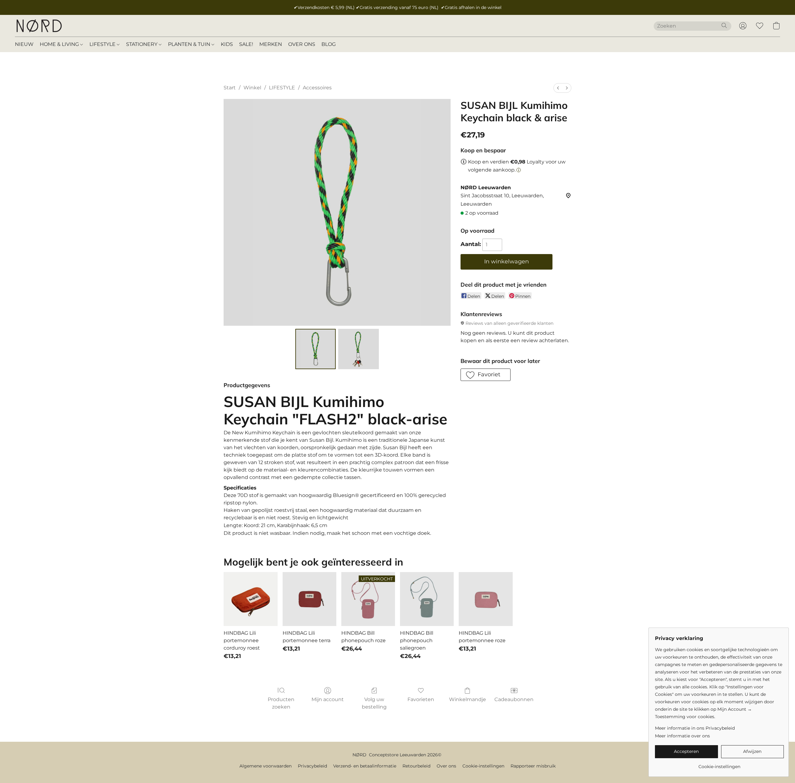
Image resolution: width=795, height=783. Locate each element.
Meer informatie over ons (682, 736)
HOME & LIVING (60, 44)
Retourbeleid (416, 766)
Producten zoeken (281, 703)
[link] (719, 764)
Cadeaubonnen (514, 699)
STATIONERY (142, 44)
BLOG (328, 44)
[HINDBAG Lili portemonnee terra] (309, 599)
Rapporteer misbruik (533, 766)
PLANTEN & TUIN (189, 44)
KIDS (227, 44)
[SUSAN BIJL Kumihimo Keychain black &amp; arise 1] (358, 349)
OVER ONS (301, 44)
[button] (39, 26)
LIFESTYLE (103, 44)
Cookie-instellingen (483, 766)
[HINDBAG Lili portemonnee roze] (485, 599)
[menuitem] (558, 87)
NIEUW (24, 44)
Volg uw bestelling (374, 703)
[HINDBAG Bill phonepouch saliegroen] (427, 599)
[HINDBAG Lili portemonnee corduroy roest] (250, 599)
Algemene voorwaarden (265, 766)
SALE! (246, 44)
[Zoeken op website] (724, 25)
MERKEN (270, 44)
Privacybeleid (312, 766)
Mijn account (327, 699)
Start (230, 88)
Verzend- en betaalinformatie (364, 766)
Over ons (446, 766)
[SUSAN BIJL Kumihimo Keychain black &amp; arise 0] (315, 349)
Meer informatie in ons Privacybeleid (695, 728)
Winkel (252, 88)
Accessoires (317, 88)
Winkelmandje (467, 699)
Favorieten (420, 699)
